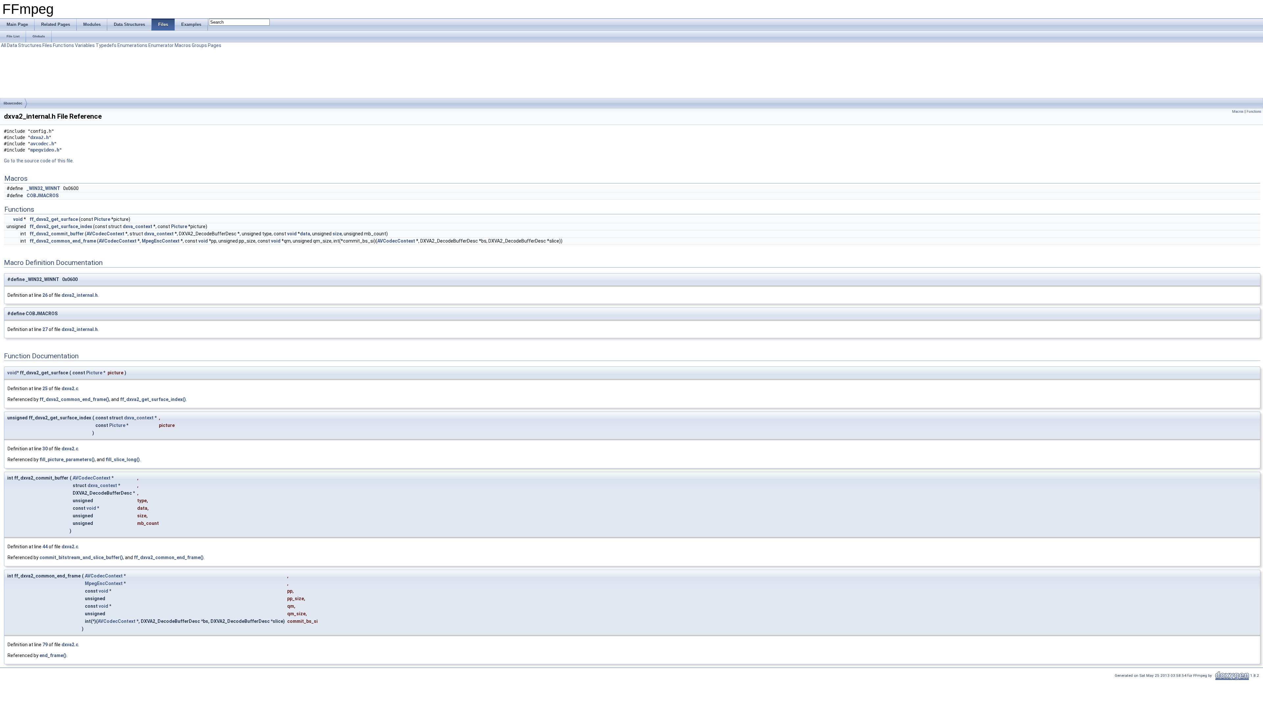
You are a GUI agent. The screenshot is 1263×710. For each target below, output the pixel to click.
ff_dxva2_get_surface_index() (153, 399)
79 (45, 644)
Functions (63, 45)
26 (45, 295)
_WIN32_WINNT (43, 188)
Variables (85, 45)
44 (45, 546)
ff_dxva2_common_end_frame (63, 241)
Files (47, 45)
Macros (183, 45)
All (3, 45)
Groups (199, 45)
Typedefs (106, 45)
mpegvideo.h (44, 150)
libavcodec (13, 103)
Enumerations (132, 45)
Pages (214, 45)
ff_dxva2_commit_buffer (57, 233)
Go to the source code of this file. (39, 160)
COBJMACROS (43, 195)
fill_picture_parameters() (67, 459)
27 (45, 329)
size (337, 233)
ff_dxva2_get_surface (54, 219)
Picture (102, 219)
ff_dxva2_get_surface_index (61, 226)
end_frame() (52, 655)
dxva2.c (70, 388)
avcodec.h (42, 143)
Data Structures (24, 45)
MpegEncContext (161, 241)
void (18, 219)
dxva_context (137, 226)
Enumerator (161, 45)
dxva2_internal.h (80, 295)
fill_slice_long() (123, 459)
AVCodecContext (105, 233)
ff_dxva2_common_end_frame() (74, 399)
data (305, 233)
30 (45, 448)
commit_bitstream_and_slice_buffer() (81, 557)
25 (45, 388)
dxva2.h (39, 137)
